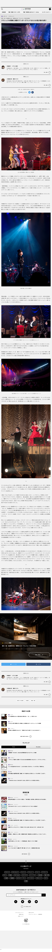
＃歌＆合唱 (40, 875)
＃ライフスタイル (31, 878)
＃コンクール (23, 872)
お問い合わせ (31, 912)
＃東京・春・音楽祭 (20, 700)
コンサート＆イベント (46, 12)
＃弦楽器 (6, 878)
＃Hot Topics (17, 875)
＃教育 (26, 881)
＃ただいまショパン (15, 872)
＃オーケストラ (24, 875)
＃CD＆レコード (39, 878)
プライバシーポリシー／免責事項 (35, 914)
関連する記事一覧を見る (24, 736)
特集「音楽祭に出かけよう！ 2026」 (31, 12)
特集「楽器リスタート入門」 (14, 12)
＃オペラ (45, 878)
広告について (20, 916)
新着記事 (4, 12)
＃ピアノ (4, 875)
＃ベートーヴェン (33, 875)
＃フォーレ (37, 872)
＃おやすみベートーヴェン (20, 878)
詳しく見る (46, 72)
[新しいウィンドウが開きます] (15, 901)
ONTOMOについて (19, 912)
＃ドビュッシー (30, 872)
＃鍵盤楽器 (12, 878)
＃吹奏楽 (10, 875)
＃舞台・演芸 (33, 700)
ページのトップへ (27, 906)
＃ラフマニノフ (44, 872)
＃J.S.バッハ (7, 872)
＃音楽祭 (27, 700)
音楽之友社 (21, 914)
